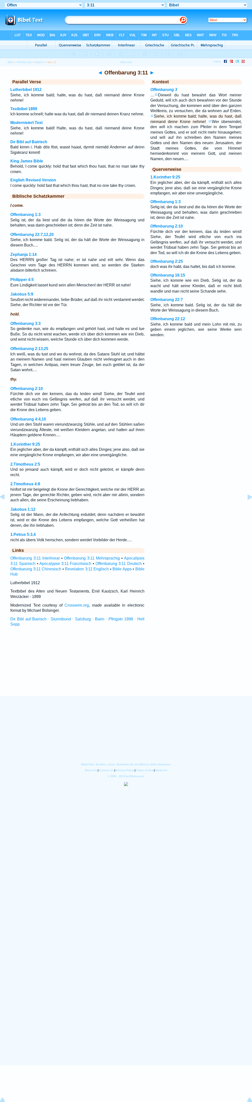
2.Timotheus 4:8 (25, 484)
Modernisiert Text (26, 123)
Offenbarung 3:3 (25, 323)
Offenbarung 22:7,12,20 (32, 234)
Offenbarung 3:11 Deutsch (118, 563)
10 (156, 94)
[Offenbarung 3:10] (6, 508)
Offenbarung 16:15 (167, 275)
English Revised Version (33, 180)
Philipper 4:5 (22, 280)
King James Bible (26, 161)
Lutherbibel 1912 (26, 89)
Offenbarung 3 (163, 89)
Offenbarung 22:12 (167, 319)
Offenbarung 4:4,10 (28, 419)
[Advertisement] (126, 665)
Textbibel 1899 (23, 109)
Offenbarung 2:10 (26, 388)
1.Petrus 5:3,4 (23, 534)
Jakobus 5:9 (21, 294)
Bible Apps (122, 569)
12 (209, 121)
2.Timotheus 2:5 (25, 464)
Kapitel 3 (39, 62)
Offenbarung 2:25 (166, 261)
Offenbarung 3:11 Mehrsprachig (92, 558)
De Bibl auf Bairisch (28, 142)
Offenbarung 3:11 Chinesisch (35, 569)
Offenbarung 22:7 (166, 299)
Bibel (10, 62)
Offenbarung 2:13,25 (29, 349)
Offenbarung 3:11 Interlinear (35, 558)
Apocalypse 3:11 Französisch (65, 563)
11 (152, 115)
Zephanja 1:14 (23, 254)
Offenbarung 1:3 (25, 214)
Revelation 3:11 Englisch (87, 569)
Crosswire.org (76, 605)
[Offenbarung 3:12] (246, 508)
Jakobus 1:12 (22, 509)
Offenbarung (23, 62)
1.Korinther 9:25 (25, 444)
